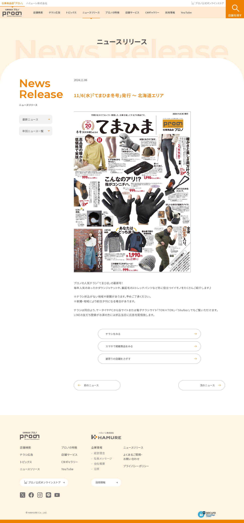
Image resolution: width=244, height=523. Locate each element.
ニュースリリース (91, 12)
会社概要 (99, 463)
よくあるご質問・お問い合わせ (132, 457)
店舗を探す (235, 15)
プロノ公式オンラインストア (209, 3)
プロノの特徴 (112, 12)
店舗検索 (38, 12)
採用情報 (170, 12)
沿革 (97, 469)
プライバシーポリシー (136, 466)
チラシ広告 (54, 12)
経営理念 (99, 453)
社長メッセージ (103, 458)
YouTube (186, 12)
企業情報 (96, 447)
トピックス (71, 12)
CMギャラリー (152, 12)
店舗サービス (132, 12)
